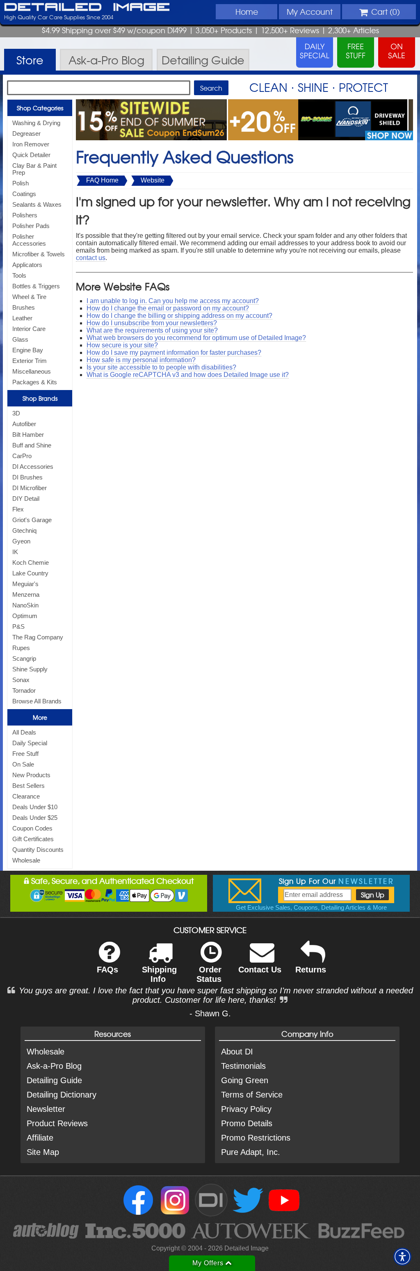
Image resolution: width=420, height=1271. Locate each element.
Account (310, 11)
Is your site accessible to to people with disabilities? (161, 367)
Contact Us (259, 969)
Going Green (244, 1080)
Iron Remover (30, 144)
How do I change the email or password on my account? (168, 308)
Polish (20, 183)
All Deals (24, 732)
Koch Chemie (30, 562)
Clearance (26, 796)
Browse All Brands (37, 701)
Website (152, 180)
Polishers (24, 215)
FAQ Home (102, 180)
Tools (19, 275)
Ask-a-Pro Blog (54, 1065)
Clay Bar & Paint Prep (34, 169)
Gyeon (21, 541)
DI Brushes (27, 477)
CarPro (22, 455)
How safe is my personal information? (141, 359)
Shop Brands (40, 398)
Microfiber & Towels (38, 254)
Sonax (21, 679)
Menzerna (25, 594)
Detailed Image (87, 7)
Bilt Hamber (28, 434)
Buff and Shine (31, 445)
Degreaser (26, 133)
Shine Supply (30, 669)
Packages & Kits (34, 382)
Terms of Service (252, 1094)
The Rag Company (37, 637)
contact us (90, 257)
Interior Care (29, 328)
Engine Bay (27, 350)
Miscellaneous (31, 371)
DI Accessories (32, 466)
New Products (31, 774)
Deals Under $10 (34, 806)
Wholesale (26, 860)
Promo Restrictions (255, 1137)
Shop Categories (40, 108)
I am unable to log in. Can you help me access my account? (173, 300)
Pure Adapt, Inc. (250, 1152)
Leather (22, 318)
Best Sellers (28, 785)
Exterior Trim (29, 360)
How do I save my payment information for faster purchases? (174, 352)
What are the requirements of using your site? (152, 330)
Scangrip (24, 658)
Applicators (27, 264)
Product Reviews (57, 1123)
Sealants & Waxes (37, 204)
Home (246, 11)
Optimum (24, 615)
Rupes (21, 647)
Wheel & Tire (29, 296)
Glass (20, 339)
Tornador (24, 690)
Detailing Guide (54, 1080)
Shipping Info (159, 974)
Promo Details (246, 1123)
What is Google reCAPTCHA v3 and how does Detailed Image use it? (188, 374)
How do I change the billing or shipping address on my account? (179, 315)
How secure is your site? (122, 345)
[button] (402, 1257)
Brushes (23, 307)
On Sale (23, 764)
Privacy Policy (246, 1109)
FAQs (107, 969)
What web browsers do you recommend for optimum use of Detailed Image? (196, 337)
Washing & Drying (36, 122)
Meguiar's (25, 583)
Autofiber (24, 423)
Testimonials (243, 1065)
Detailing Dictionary (61, 1094)
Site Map (43, 1152)
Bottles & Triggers (36, 286)
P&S (18, 626)
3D (16, 413)
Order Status (208, 974)
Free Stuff (25, 753)
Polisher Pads (31, 225)
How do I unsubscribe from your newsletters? (152, 322)
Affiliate (40, 1137)
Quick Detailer (31, 154)
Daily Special (29, 742)
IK (15, 551)
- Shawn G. (210, 1013)
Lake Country (30, 573)
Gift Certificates (33, 838)
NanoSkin (25, 605)
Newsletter (46, 1109)
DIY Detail (25, 498)
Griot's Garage (32, 519)
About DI (237, 1051)
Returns (310, 969)
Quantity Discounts (38, 849)
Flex (18, 509)
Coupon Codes (32, 828)
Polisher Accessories (29, 240)
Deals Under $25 (34, 817)
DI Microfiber (29, 487)
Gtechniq (24, 530)
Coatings (24, 193)
